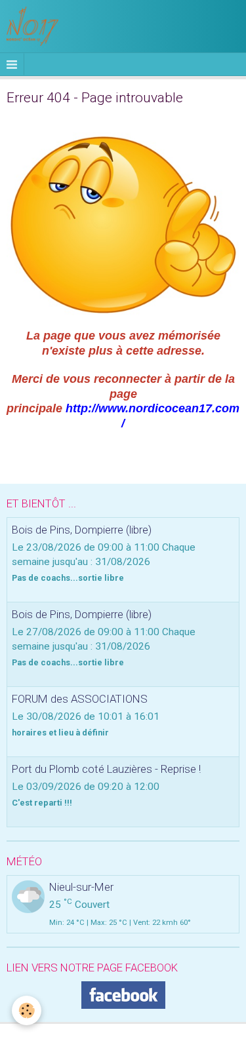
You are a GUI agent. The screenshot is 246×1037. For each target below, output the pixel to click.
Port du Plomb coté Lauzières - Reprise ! (106, 768)
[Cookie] (26, 1010)
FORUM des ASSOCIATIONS (80, 698)
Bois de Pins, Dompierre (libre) (82, 529)
